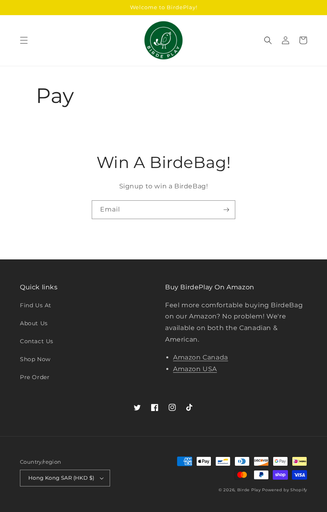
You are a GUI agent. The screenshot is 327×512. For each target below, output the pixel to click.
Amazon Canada (200, 357)
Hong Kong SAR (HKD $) (61, 477)
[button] (24, 40)
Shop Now (35, 359)
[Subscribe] (226, 209)
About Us (34, 323)
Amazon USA (195, 369)
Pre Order (34, 377)
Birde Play (249, 489)
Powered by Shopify (284, 489)
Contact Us (36, 341)
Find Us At (35, 305)
